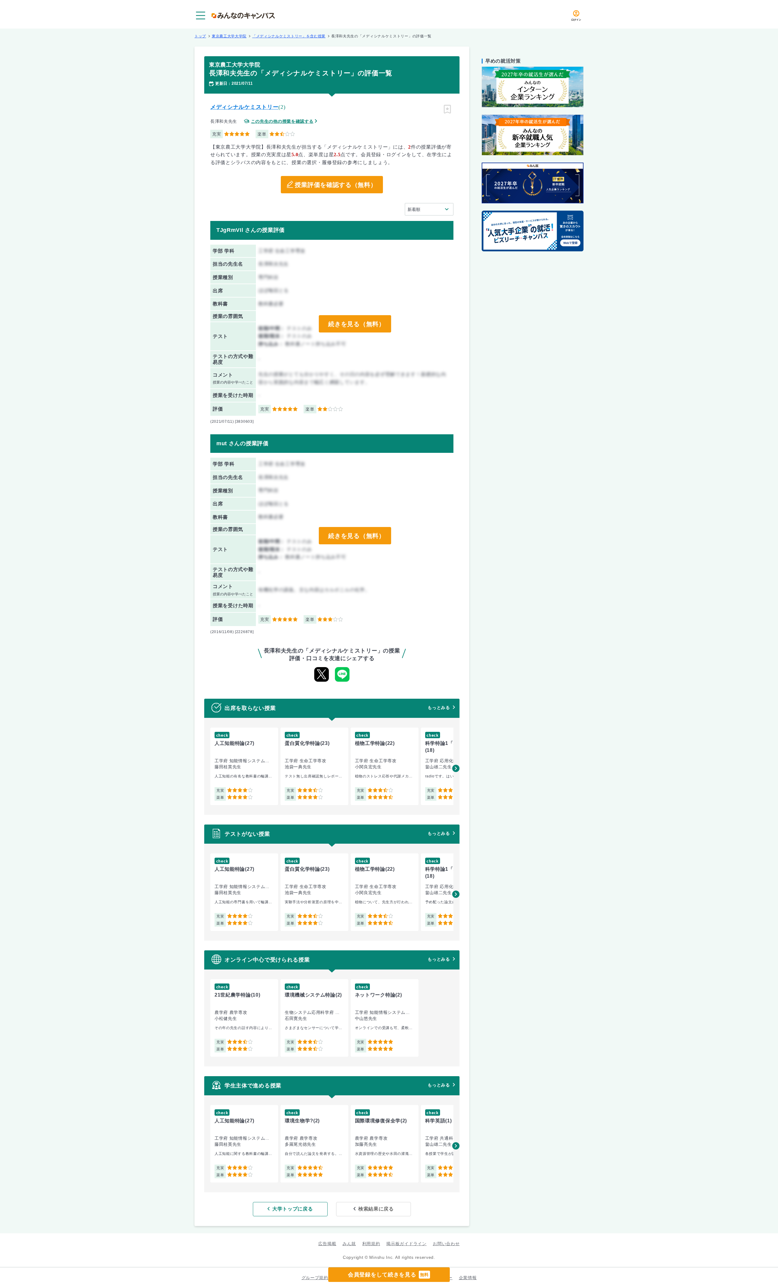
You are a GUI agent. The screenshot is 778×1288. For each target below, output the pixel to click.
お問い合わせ (446, 1243)
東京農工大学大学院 (229, 36)
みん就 (349, 1243)
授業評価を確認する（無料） (336, 184)
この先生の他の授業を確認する (282, 121)
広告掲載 (327, 1243)
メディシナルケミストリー (244, 107)
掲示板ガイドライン (406, 1243)
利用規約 (371, 1243)
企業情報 (468, 1277)
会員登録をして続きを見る (388, 1275)
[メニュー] (200, 15)
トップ (200, 36)
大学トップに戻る (292, 1208)
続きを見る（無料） (356, 324)
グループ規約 (314, 1277)
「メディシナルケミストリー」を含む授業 (288, 36)
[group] (244, 766)
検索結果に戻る (376, 1208)
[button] (456, 768)
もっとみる (439, 707)
